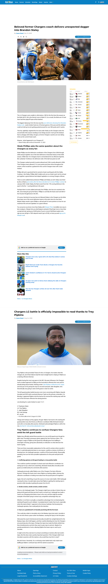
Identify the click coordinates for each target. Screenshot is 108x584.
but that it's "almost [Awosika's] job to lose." (32, 426)
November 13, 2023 (39, 142)
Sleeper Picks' (49, 207)
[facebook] (95, 2)
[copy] (26, 37)
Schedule (27, 2)
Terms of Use (71, 573)
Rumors (22, 2)
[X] (98, 2)
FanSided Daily (21, 573)
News (16, 2)
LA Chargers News (27, 298)
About (19, 570)
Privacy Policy (57, 573)
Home (18, 298)
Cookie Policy (87, 573)
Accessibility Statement (40, 576)
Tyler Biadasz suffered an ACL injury (53, 384)
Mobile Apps (86, 570)
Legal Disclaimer (22, 576)
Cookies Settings (72, 576)
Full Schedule (74, 142)
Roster (40, 2)
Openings (36, 570)
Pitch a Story (36, 573)
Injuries (46, 2)
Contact (55, 570)
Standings (34, 2)
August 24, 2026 (36, 416)
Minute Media (9, 579)
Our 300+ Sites (71, 570)
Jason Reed (19, 33)
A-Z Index (56, 576)
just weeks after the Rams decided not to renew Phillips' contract (46, 182)
